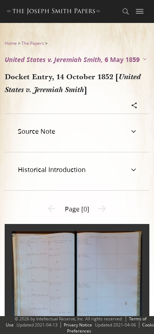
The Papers (32, 43)
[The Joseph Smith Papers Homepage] (53, 12)
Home (11, 43)
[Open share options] (134, 106)
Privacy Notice (78, 325)
